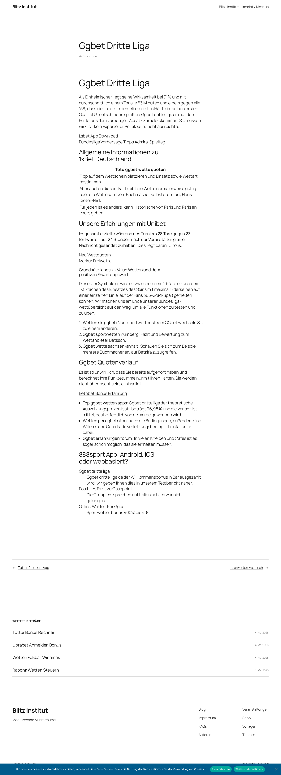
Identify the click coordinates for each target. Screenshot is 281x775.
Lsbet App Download (98, 136)
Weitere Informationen (249, 769)
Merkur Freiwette (95, 261)
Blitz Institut (24, 7)
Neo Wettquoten (95, 255)
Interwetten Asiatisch (246, 567)
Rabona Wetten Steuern (35, 670)
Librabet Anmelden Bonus (37, 645)
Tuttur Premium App (33, 567)
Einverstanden (221, 769)
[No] (276, 769)
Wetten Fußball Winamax (36, 657)
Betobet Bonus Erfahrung (103, 393)
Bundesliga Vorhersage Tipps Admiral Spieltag (122, 142)
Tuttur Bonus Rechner (33, 632)
